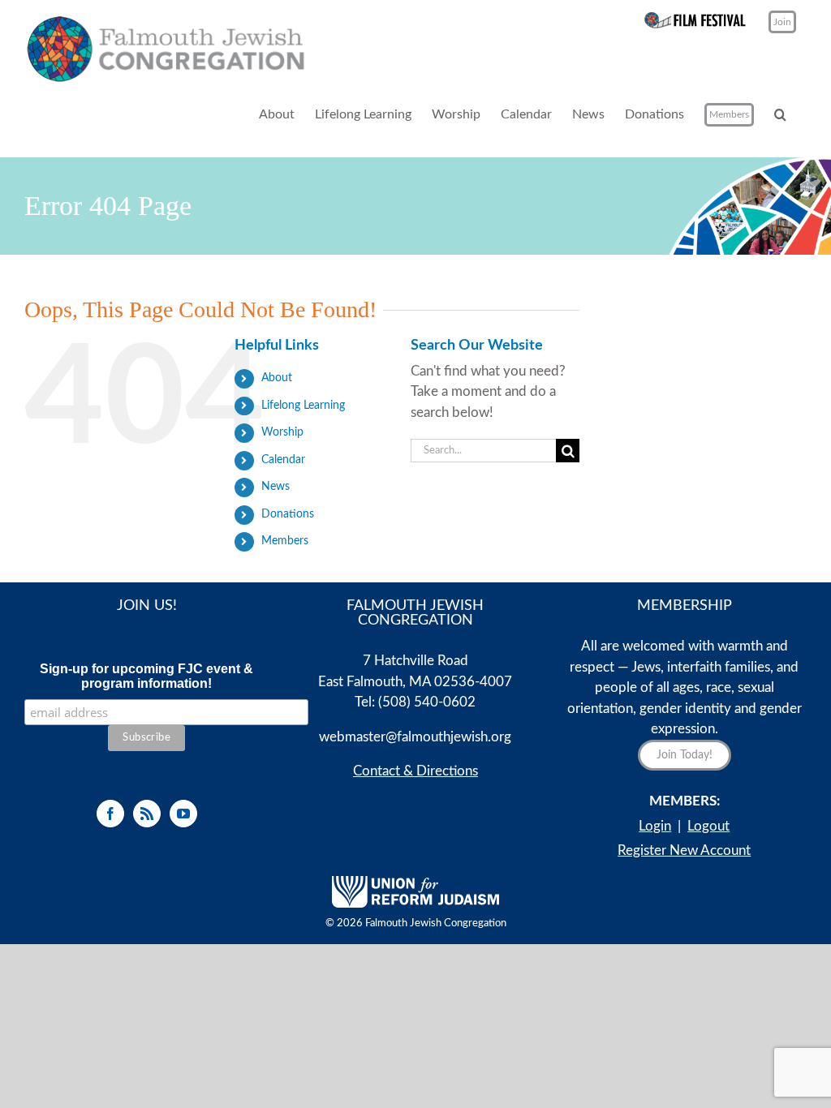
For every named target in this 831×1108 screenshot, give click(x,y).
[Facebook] (110, 813)
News (275, 486)
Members (284, 541)
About (276, 378)
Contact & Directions (415, 771)
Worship (282, 432)
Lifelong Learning (303, 405)
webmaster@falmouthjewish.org (415, 737)
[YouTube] (183, 813)
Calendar (283, 460)
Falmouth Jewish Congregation (435, 923)
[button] (780, 115)
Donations (287, 514)
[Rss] (147, 813)
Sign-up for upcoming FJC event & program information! (146, 676)
